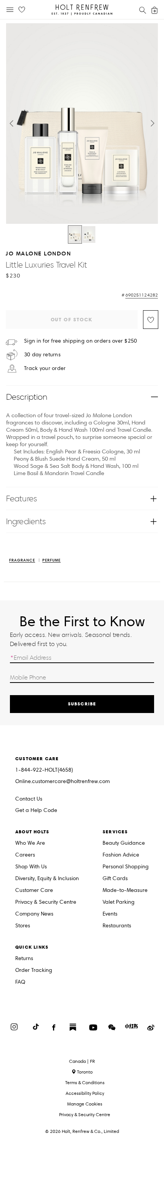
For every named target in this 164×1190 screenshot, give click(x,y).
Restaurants (117, 926)
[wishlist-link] (21, 9)
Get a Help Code (36, 811)
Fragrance (22, 560)
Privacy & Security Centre (45, 902)
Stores (22, 926)
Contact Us (28, 799)
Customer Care (34, 890)
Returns (24, 959)
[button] (11, 123)
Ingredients (26, 521)
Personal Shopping (126, 867)
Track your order (45, 368)
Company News (34, 914)
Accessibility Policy (85, 1093)
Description (26, 397)
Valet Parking (119, 902)
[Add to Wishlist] (150, 319)
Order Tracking (33, 970)
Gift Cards (115, 879)
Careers (25, 855)
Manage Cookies (84, 1104)
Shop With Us (31, 867)
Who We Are (30, 843)
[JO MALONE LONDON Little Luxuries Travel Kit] (75, 234)
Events (110, 914)
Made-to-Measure (125, 890)
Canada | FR (82, 1061)
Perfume (51, 560)
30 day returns (42, 355)
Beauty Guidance (124, 843)
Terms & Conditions (85, 1082)
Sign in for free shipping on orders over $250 (80, 341)
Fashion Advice (121, 855)
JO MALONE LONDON (38, 253)
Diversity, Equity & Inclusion (47, 879)
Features (21, 498)
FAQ (20, 982)
